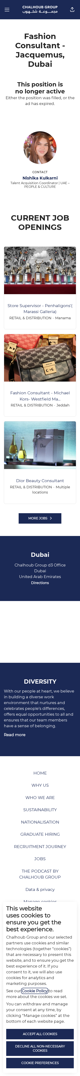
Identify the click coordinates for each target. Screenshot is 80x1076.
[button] (72, 9)
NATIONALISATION (40, 822)
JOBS (40, 858)
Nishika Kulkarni (40, 178)
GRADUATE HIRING (40, 834)
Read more (14, 734)
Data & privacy (40, 889)
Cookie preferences (40, 1063)
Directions (40, 583)
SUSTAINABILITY (40, 809)
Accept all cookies (40, 1034)
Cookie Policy (35, 991)
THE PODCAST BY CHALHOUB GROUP (40, 874)
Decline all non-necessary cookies (40, 1048)
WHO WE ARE (40, 797)
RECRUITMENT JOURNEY (40, 846)
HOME (40, 773)
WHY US (40, 785)
